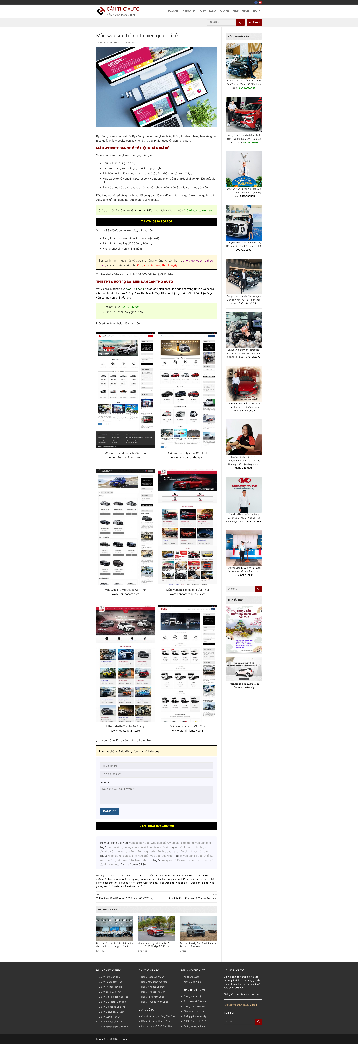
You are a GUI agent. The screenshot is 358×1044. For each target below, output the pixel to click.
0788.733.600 (243, 468)
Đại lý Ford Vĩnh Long (152, 996)
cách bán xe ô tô (140, 875)
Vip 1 (118, 43)
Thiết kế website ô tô (195, 1021)
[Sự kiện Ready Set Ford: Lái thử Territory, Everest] (198, 928)
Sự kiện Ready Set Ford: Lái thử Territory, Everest (198, 945)
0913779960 (250, 142)
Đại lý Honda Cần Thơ (110, 981)
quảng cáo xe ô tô (175, 879)
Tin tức (102, 951)
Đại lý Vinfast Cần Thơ (111, 1021)
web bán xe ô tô (199, 882)
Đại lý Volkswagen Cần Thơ (113, 1026)
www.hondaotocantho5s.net (187, 594)
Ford (184, 951)
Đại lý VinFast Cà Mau (153, 986)
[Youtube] (260, 2)
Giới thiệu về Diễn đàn (195, 1001)
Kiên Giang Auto (192, 981)
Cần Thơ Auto (123, 9)
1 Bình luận (129, 43)
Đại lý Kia (104, 996)
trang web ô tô (166, 882)
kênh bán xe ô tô (174, 875)
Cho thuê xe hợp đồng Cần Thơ (158, 1016)
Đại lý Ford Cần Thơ (109, 976)
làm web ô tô (191, 875)
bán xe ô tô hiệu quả (119, 875)
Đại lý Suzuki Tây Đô (110, 1016)
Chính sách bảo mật (194, 1011)
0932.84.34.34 (247, 303)
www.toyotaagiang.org (125, 730)
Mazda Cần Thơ (119, 996)
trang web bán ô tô (147, 882)
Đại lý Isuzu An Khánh (152, 976)
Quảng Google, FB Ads (196, 1026)
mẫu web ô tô (206, 875)
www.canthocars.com (125, 594)
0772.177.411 (247, 575)
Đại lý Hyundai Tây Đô (110, 986)
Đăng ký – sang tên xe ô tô (155, 1021)
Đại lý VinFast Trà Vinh (153, 991)
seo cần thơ (193, 879)
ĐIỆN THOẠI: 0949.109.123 (156, 826)
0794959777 (253, 357)
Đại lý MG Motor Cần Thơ (112, 1001)
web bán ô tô (183, 882)
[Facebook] (256, 2)
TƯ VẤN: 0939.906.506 (156, 221)
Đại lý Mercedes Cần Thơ (112, 1006)
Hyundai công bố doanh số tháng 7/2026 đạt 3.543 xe (153, 945)
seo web (204, 879)
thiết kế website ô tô (125, 882)
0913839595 (247, 196)
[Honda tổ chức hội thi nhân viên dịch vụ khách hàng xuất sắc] (114, 928)
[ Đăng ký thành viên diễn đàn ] (240, 1004)
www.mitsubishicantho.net (125, 457)
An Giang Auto (191, 976)
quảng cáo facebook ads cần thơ (113, 879)
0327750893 (247, 410)
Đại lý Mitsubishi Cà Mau (154, 981)
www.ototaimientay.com (187, 730)
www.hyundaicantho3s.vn (187, 457)
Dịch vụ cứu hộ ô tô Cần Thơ (156, 1026)
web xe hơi (120, 886)
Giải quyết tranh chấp (195, 1016)
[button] (244, 629)
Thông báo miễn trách (195, 1006)
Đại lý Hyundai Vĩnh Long (154, 1001)
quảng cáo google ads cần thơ (148, 879)
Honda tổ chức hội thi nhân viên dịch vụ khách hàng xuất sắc (114, 945)
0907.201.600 (243, 249)
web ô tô (108, 886)
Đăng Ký (255, 22)
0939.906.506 (130, 306)
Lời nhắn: (105, 782)
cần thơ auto (157, 875)
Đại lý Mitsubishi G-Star (111, 1011)
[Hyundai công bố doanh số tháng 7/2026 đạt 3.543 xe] (156, 928)
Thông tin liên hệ (192, 996)
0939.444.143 (253, 521)
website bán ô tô (136, 886)
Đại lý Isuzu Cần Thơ (110, 991)
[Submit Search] (240, 22)
